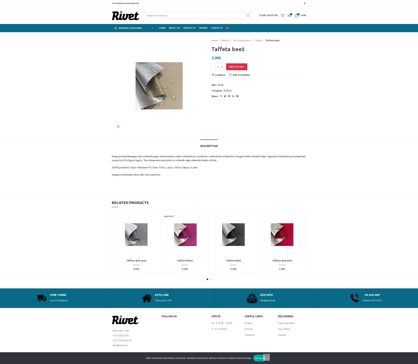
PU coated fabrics (242, 40)
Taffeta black (233, 260)
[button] (156, 224)
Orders (248, 323)
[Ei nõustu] (266, 357)
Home (214, 40)
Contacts (250, 334)
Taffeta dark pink (282, 260)
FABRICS (226, 40)
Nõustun (259, 358)
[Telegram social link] (237, 96)
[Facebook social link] (304, 3)
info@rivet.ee (267, 300)
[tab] (209, 144)
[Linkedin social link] (233, 96)
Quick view (156, 232)
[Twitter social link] (225, 96)
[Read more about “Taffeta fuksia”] (205, 224)
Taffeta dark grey (136, 260)
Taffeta (259, 40)
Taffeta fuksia (185, 260)
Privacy (249, 328)
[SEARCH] (248, 15)
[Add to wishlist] (156, 217)
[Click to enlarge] (118, 126)
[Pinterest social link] (229, 96)
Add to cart (236, 66)
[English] (228, 28)
